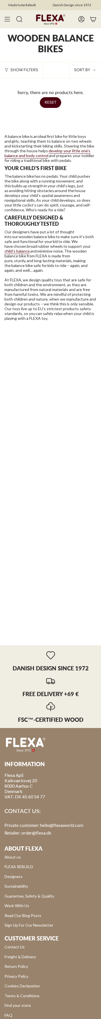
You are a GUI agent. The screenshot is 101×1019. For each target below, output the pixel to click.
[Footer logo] (25, 744)
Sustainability (16, 886)
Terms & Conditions (22, 995)
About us (12, 857)
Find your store (17, 1005)
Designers (13, 876)
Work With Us (16, 905)
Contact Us (14, 946)
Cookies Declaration (22, 985)
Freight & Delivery (20, 956)
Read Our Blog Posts (22, 915)
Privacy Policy (16, 976)
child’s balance (17, 251)
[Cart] (93, 19)
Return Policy (16, 966)
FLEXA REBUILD (18, 866)
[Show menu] (7, 19)
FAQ (8, 1015)
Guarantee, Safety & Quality (29, 896)
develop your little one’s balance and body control (47, 153)
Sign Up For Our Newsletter (28, 925)
